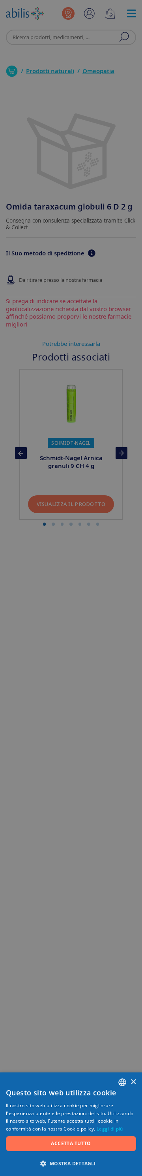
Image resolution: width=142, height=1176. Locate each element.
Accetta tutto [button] (71, 1143)
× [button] (133, 1082)
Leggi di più (110, 1128)
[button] (71, 1163)
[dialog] (71, 588)
